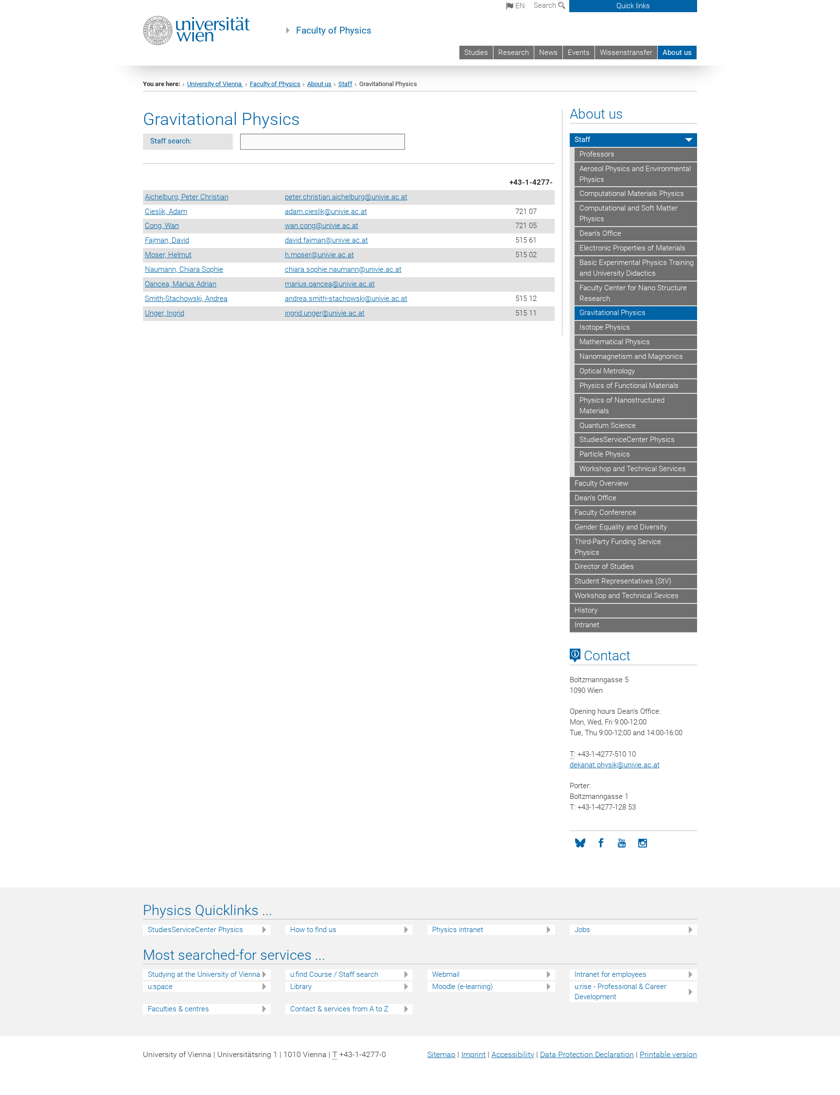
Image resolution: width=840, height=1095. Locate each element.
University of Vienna (215, 84)
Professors (596, 154)
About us (677, 52)
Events (579, 52)
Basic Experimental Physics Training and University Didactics (636, 268)
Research (513, 52)
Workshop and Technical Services (632, 468)
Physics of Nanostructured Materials (622, 405)
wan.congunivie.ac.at (321, 225)
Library (301, 986)
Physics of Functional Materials (629, 385)
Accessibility (512, 1054)
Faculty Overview (601, 483)
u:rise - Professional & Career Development (620, 991)
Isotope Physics (604, 327)
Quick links (633, 5)
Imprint (473, 1054)
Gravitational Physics (612, 312)
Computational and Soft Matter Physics (628, 213)
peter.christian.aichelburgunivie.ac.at (346, 197)
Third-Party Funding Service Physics (618, 547)
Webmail (445, 974)
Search (546, 5)
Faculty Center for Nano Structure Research (633, 293)
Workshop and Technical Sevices (627, 595)
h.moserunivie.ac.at (319, 254)
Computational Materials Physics (631, 193)
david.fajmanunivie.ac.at (326, 240)
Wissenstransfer (626, 52)
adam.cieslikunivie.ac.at (326, 211)
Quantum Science (607, 425)
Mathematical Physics (614, 341)
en (519, 5)
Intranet (587, 624)
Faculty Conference (605, 512)
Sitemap (441, 1054)
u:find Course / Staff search (334, 974)
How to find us (313, 929)
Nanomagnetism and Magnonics (631, 356)
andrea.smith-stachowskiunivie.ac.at (346, 298)
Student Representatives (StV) (623, 581)
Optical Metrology (607, 371)
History (586, 610)
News (548, 52)
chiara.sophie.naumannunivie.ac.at (343, 269)
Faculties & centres (178, 1009)
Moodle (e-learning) (462, 986)
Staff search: (171, 141)
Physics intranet (457, 929)
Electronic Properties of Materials (632, 248)
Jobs (582, 929)
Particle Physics (604, 454)
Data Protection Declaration (587, 1054)
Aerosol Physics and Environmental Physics (635, 174)
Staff (345, 84)
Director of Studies (604, 566)
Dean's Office (600, 233)
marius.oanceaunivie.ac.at (330, 284)
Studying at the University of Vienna (204, 974)
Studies (476, 52)
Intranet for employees (611, 974)
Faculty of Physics (333, 30)
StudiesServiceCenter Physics (627, 439)
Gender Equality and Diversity (621, 527)
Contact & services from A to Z (339, 1009)
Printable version (668, 1054)
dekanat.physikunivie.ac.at (615, 764)
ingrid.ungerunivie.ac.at (325, 313)
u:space (160, 986)
